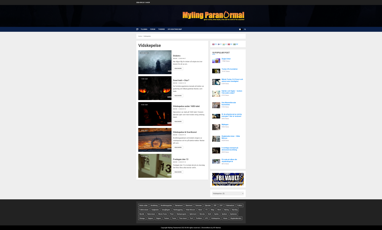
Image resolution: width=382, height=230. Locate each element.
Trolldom (199, 218)
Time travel (183, 218)
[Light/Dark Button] (241, 29)
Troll (191, 218)
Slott (209, 214)
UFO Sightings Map (175, 29)
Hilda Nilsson (190, 210)
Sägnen (150, 218)
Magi (212, 210)
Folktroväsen (143, 210)
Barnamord (179, 205)
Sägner (158, 218)
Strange (142, 218)
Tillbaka (144, 29)
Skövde (202, 214)
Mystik (141, 214)
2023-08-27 (183, 58)
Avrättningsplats (166, 205)
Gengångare (166, 210)
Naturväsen (151, 214)
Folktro (239, 205)
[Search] (245, 29)
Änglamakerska (235, 218)
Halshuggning (178, 210)
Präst (172, 214)
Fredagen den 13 (180, 159)
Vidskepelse (215, 218)
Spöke (216, 214)
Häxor (200, 210)
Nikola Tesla (162, 214)
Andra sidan (143, 205)
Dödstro (176, 56)
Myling (226, 210)
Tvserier (161, 29)
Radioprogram (181, 214)
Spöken (224, 214)
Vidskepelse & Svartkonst (185, 132)
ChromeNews (206, 228)
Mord (219, 210)
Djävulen (208, 205)
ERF (215, 205)
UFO (206, 218)
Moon (175, 58)
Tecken (166, 218)
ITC (206, 210)
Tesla (174, 218)
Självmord (193, 214)
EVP (221, 205)
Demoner (198, 205)
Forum (152, 29)
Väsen (225, 218)
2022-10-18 (183, 83)
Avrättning (154, 205)
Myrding (235, 210)
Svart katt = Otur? (181, 80)
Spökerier (233, 214)
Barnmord (189, 205)
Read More (178, 68)
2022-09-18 (183, 109)
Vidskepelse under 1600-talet (186, 106)
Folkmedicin (230, 205)
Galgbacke (155, 210)
